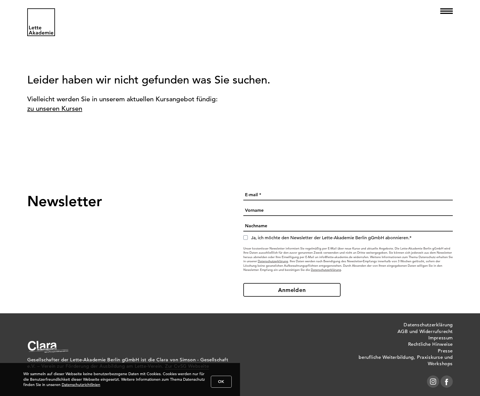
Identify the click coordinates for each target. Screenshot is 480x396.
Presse (445, 351)
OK (221, 381)
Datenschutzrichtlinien (81, 384)
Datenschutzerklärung (273, 261)
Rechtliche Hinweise (430, 344)
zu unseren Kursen (54, 108)
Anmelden (292, 290)
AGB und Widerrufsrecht (425, 331)
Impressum (440, 338)
